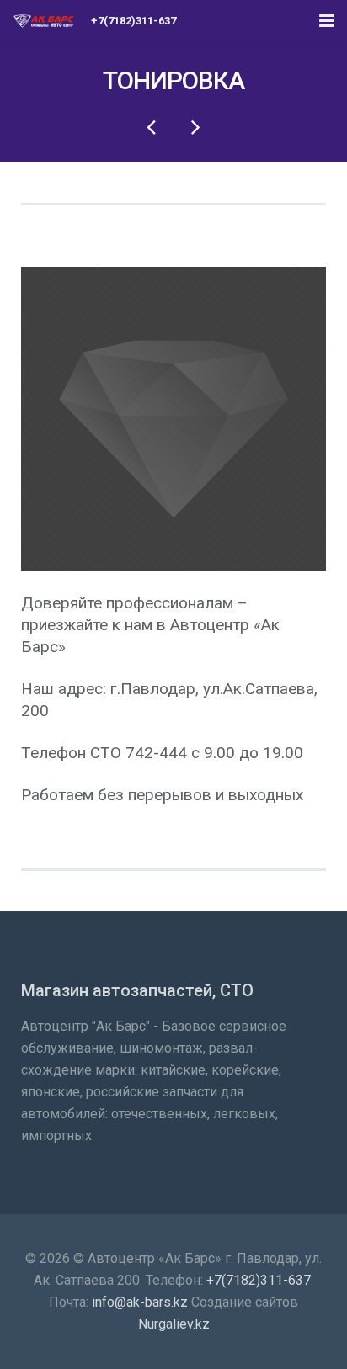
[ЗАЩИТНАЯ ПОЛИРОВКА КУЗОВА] (152, 126)
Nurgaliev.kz (174, 1324)
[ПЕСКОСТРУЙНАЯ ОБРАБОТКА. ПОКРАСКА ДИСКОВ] (195, 126)
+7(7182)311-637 (258, 1280)
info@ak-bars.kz (140, 1302)
